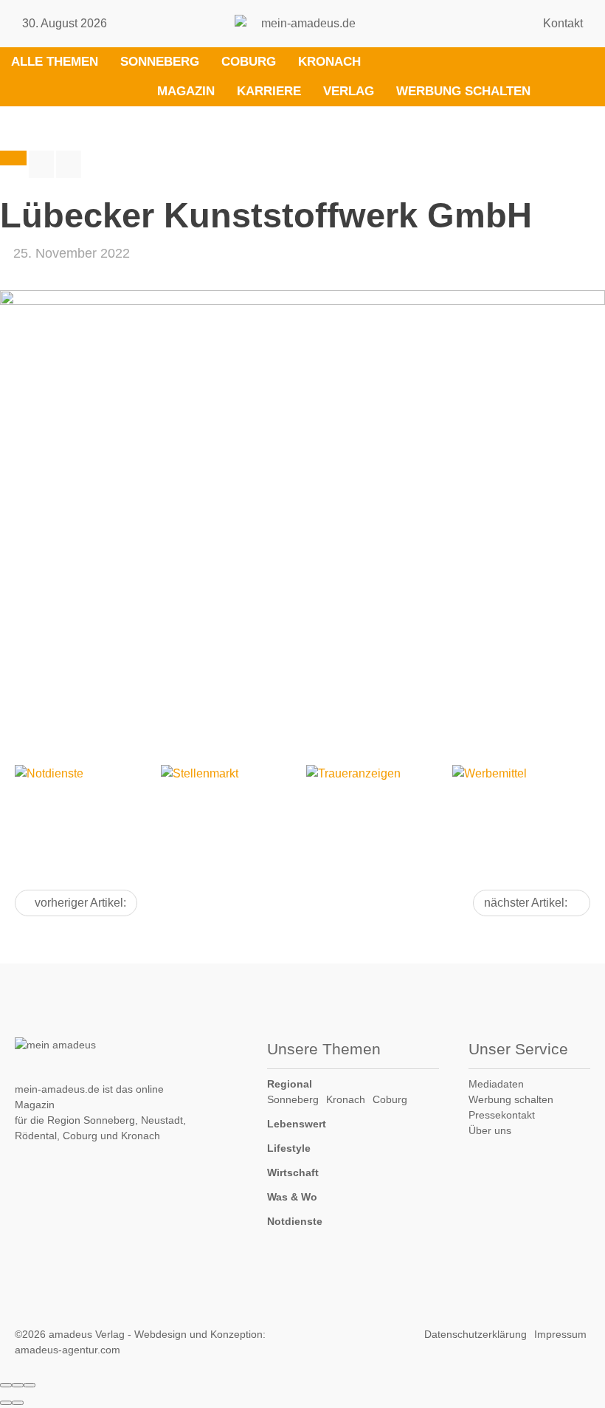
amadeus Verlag (87, 1334)
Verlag (348, 91)
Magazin (186, 91)
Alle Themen (54, 62)
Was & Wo (292, 1197)
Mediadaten (496, 1084)
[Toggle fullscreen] (18, 1385)
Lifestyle (289, 1148)
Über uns (490, 1130)
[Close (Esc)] (6, 1385)
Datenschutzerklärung (475, 1334)
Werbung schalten (463, 91)
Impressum (560, 1334)
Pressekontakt (502, 1115)
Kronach (329, 62)
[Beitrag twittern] (68, 164)
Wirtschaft (293, 1172)
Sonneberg (159, 62)
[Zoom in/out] (29, 1385)
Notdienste (294, 1221)
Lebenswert (296, 1124)
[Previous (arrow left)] (6, 1403)
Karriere (269, 91)
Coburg (248, 62)
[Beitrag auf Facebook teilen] (41, 164)
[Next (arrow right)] (18, 1403)
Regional (289, 1084)
